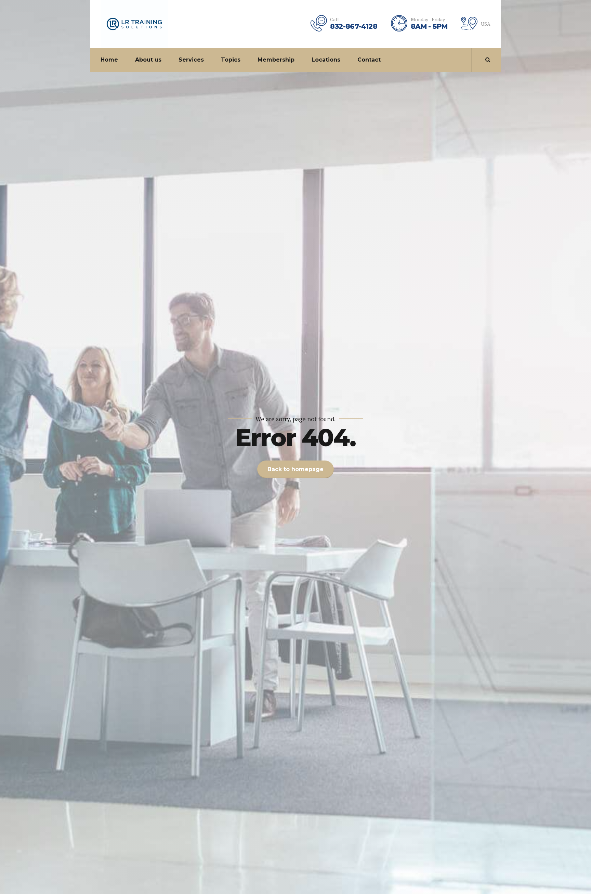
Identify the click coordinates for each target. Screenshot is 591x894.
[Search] (487, 59)
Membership (276, 59)
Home (109, 59)
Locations (326, 59)
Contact (369, 59)
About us (148, 59)
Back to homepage (295, 469)
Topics (230, 59)
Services (191, 59)
